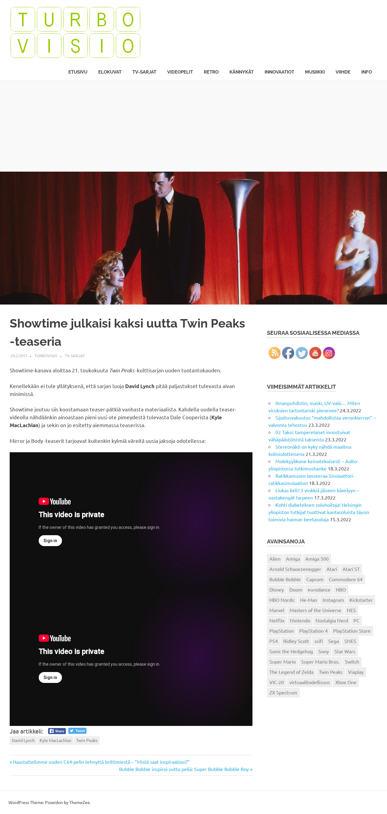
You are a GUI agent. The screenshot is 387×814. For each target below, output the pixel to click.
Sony (323, 651)
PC (356, 620)
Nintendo (300, 620)
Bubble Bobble (285, 579)
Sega (333, 641)
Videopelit (180, 72)
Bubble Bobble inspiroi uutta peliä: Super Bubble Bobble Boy (184, 769)
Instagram (333, 600)
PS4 (273, 641)
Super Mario (282, 661)
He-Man (308, 600)
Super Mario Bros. (320, 661)
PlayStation (281, 631)
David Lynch (23, 740)
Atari (332, 569)
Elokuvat (110, 72)
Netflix (277, 620)
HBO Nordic (282, 600)
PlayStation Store (352, 631)
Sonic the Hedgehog (291, 651)
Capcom (315, 579)
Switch (352, 661)
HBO (341, 589)
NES (351, 610)
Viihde (343, 72)
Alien (275, 558)
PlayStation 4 (313, 631)
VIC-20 (276, 682)
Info (366, 72)
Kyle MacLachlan (55, 740)
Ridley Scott (296, 641)
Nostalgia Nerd (332, 620)
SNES (350, 641)
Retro (211, 72)
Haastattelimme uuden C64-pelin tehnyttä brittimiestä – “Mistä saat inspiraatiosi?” (101, 762)
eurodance (319, 589)
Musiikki (315, 72)
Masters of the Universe (315, 610)
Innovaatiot (279, 72)
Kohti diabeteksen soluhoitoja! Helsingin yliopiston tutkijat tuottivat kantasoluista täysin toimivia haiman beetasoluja (318, 512)
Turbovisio (45, 355)
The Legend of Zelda (291, 672)
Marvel (276, 610)
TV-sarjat (144, 72)
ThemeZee (79, 802)
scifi (318, 641)
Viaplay (356, 672)
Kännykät (241, 72)
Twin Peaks (86, 740)
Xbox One (345, 682)
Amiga (293, 558)
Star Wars (344, 651)
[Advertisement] (193, 126)
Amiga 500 (317, 558)
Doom (295, 589)
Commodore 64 (346, 579)
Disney (276, 589)
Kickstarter (361, 600)
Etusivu (77, 72)
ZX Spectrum (283, 692)
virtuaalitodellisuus (309, 682)
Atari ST (351, 569)
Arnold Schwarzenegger (295, 569)
